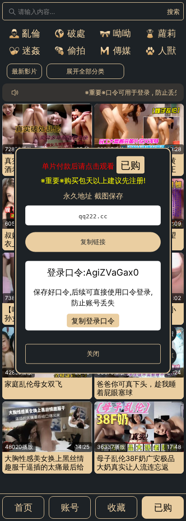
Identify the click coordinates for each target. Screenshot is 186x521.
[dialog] (93, 260)
